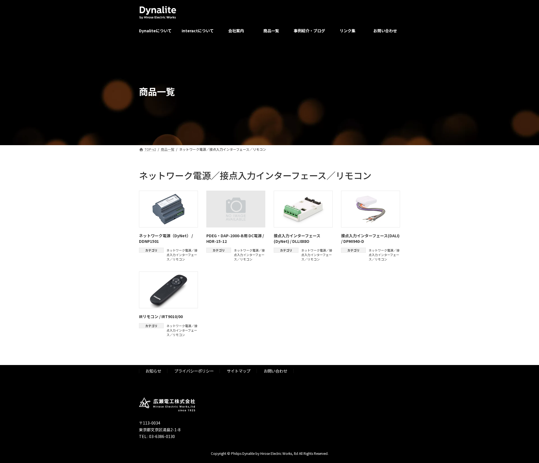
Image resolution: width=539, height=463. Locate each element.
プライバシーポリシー (194, 371)
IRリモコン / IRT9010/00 (161, 316)
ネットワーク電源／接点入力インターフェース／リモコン (181, 254)
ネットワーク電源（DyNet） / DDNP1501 (166, 238)
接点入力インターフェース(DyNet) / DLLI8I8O (297, 238)
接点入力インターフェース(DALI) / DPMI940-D (370, 238)
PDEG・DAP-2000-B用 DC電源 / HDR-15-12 (235, 238)
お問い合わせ (275, 371)
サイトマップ (238, 371)
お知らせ (153, 371)
